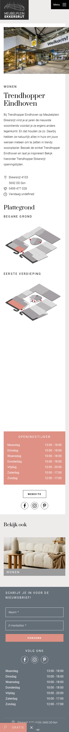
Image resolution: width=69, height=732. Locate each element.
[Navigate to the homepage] (14, 10)
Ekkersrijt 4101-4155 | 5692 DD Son (37, 722)
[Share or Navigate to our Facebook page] (24, 505)
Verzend (34, 638)
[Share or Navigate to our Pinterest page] (44, 505)
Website (34, 494)
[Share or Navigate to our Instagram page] (34, 505)
